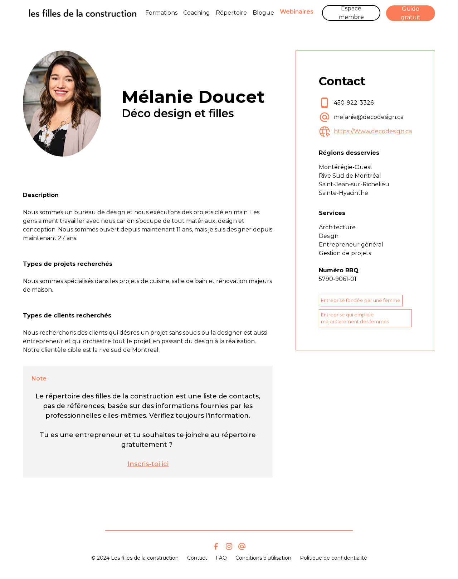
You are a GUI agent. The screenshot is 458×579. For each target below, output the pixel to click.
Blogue (263, 12)
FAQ (221, 558)
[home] (82, 13)
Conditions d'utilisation (263, 558)
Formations (161, 12)
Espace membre (351, 12)
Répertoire (231, 12)
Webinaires (296, 11)
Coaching (196, 12)
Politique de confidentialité (333, 558)
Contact (197, 558)
